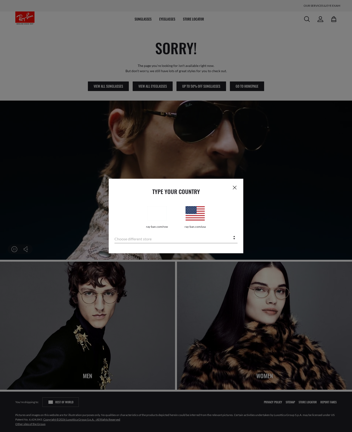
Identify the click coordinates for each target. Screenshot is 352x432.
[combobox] (176, 238)
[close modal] (235, 187)
